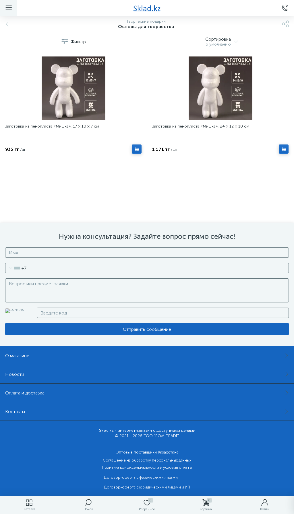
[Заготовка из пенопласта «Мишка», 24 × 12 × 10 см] (220, 88)
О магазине (17, 355)
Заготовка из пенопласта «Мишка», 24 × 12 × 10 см (200, 126)
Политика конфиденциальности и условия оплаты (147, 467)
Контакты (15, 411)
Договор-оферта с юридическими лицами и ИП (147, 487)
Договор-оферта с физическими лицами (141, 477)
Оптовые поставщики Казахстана (147, 452)
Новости (14, 374)
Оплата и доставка (25, 393)
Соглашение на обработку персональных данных (147, 460)
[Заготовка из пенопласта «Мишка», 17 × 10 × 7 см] (73, 88)
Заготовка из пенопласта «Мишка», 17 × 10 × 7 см (52, 126)
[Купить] (137, 149)
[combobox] (15, 268)
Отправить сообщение (147, 329)
